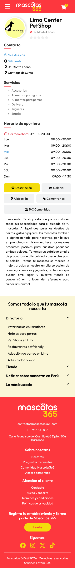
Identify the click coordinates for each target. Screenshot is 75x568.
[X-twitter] (42, 545)
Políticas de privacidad (37, 503)
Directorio (14, 318)
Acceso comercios (37, 473)
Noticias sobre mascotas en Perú (32, 375)
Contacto (37, 487)
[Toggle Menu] (7, 6)
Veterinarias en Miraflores (26, 327)
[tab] (22, 187)
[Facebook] (22, 545)
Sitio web (14, 61)
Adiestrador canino (21, 360)
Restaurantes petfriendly (26, 347)
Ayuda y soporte (37, 493)
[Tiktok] (52, 545)
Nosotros (37, 457)
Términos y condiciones (37, 498)
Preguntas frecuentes (37, 462)
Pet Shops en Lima (21, 340)
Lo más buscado (19, 384)
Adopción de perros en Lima (28, 353)
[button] (37, 134)
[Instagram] (32, 545)
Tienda (11, 366)
